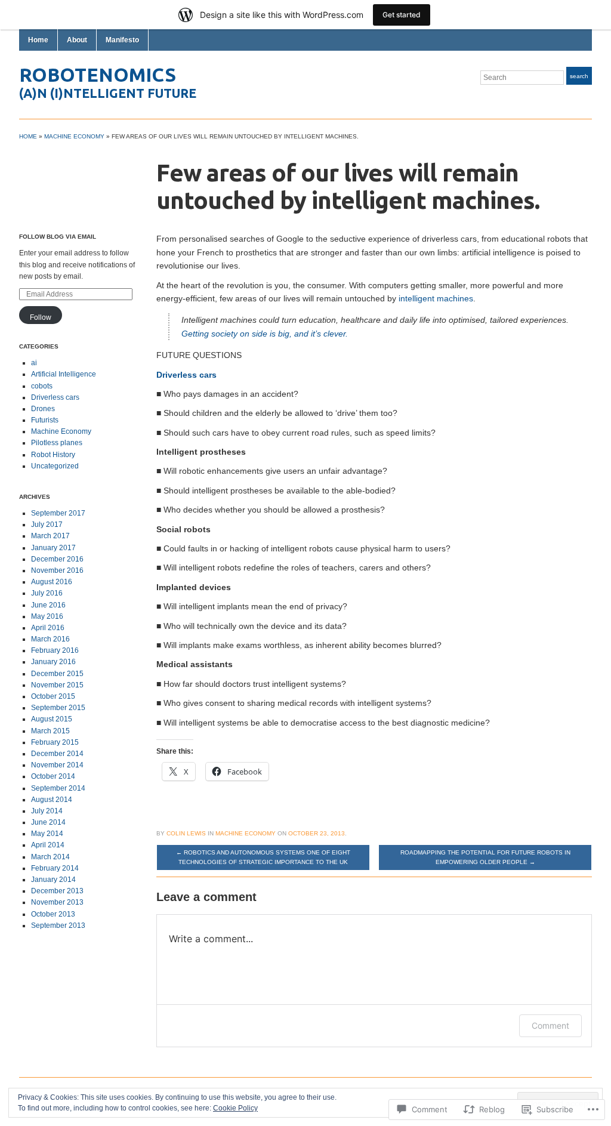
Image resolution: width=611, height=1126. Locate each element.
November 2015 (57, 685)
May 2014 (47, 833)
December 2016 (57, 559)
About (77, 40)
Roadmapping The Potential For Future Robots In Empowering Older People (485, 857)
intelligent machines (436, 298)
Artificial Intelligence (63, 374)
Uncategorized (55, 466)
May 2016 (47, 616)
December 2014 (57, 753)
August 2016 (51, 582)
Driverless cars (55, 397)
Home (38, 40)
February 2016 (55, 650)
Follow (40, 317)
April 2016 (47, 628)
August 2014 (51, 799)
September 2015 (58, 708)
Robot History (53, 455)
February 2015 (55, 742)
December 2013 (57, 891)
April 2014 (47, 845)
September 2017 (58, 513)
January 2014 (53, 879)
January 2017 (53, 548)
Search (579, 76)
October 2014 (53, 776)
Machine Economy (74, 136)
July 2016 (47, 593)
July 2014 (47, 811)
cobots (42, 386)
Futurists (44, 420)
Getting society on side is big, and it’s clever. (264, 333)
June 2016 (48, 605)
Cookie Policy (235, 1108)
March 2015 (50, 731)
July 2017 (47, 524)
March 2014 (50, 857)
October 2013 (53, 914)
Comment (550, 1025)
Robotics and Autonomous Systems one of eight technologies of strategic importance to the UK (263, 857)
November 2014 (57, 765)
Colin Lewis (186, 833)
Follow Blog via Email (57, 236)
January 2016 (53, 662)
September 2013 (58, 925)
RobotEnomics (97, 74)
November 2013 (57, 902)
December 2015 (57, 674)
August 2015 (51, 719)
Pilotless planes (56, 443)
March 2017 (50, 536)
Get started (401, 14)
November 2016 (57, 570)
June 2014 (48, 822)
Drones (43, 409)
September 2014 (58, 788)
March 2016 (50, 639)
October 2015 (53, 696)
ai (34, 363)
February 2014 (55, 868)
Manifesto (122, 40)
